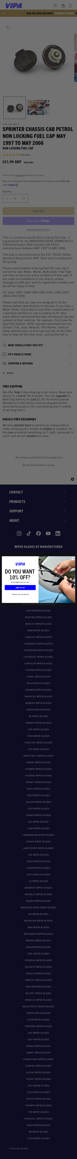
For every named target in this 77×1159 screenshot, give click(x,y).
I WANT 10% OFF (20, 587)
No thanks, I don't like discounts (20, 594)
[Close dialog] (72, 558)
